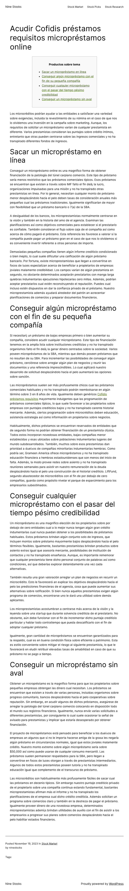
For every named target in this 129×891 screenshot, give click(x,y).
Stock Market (49, 843)
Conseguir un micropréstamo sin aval (67, 99)
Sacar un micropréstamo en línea (64, 72)
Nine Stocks (13, 6)
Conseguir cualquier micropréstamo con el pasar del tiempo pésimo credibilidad (66, 90)
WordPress (116, 883)
